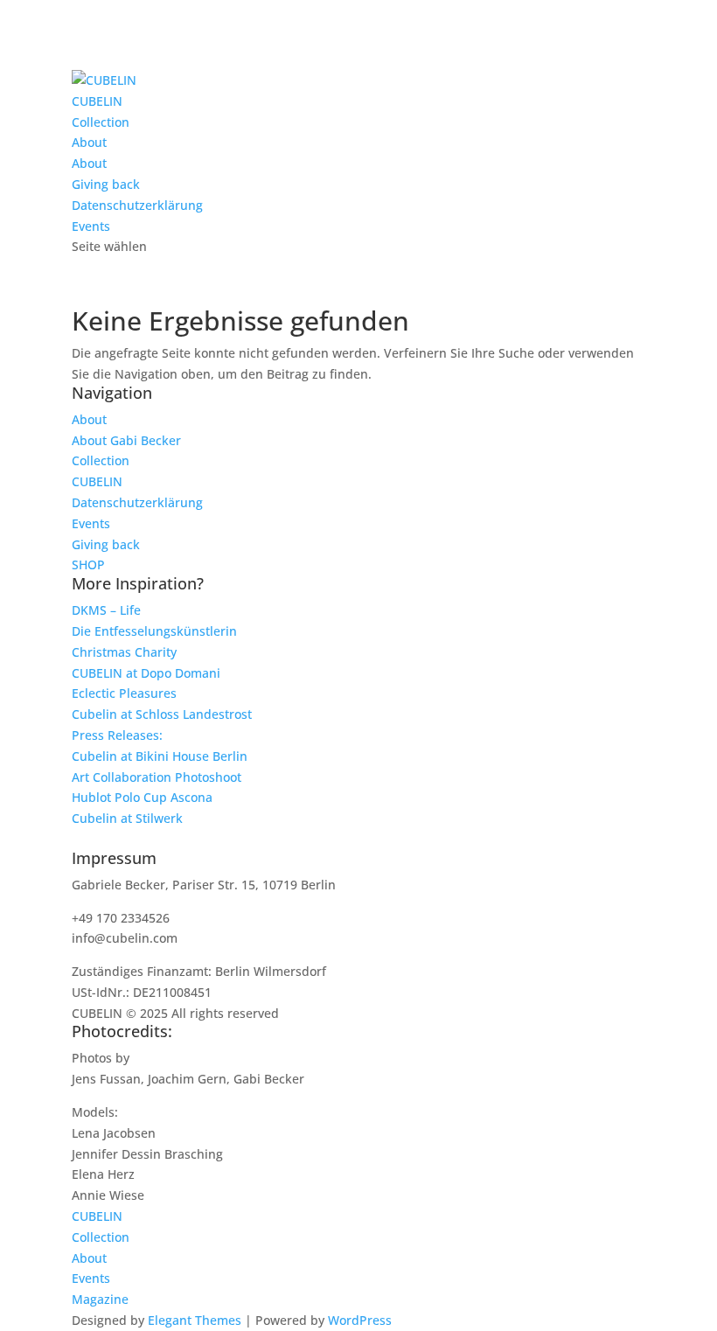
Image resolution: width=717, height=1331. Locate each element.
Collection (100, 122)
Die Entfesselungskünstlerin (154, 631)
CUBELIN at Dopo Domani (146, 673)
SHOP (88, 564)
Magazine (100, 1299)
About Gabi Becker (126, 440)
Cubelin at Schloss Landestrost (162, 714)
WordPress (360, 1320)
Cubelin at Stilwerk (127, 818)
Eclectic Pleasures (124, 693)
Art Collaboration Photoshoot (156, 777)
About (89, 142)
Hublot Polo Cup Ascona (142, 797)
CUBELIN (97, 101)
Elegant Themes (194, 1320)
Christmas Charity (124, 652)
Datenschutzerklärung (137, 205)
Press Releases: (117, 735)
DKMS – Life (106, 610)
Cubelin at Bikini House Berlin (159, 756)
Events (91, 226)
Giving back (106, 184)
